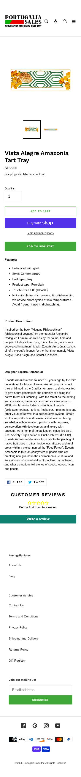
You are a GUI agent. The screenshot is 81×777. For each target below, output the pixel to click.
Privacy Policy (18, 627)
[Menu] (73, 21)
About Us (15, 565)
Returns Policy (18, 649)
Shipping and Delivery (23, 638)
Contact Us (16, 605)
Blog (12, 576)
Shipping (10, 174)
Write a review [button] (38, 519)
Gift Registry (17, 660)
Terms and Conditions (23, 616)
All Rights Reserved (55, 763)
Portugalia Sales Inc (34, 763)
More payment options (40, 233)
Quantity (9, 188)
